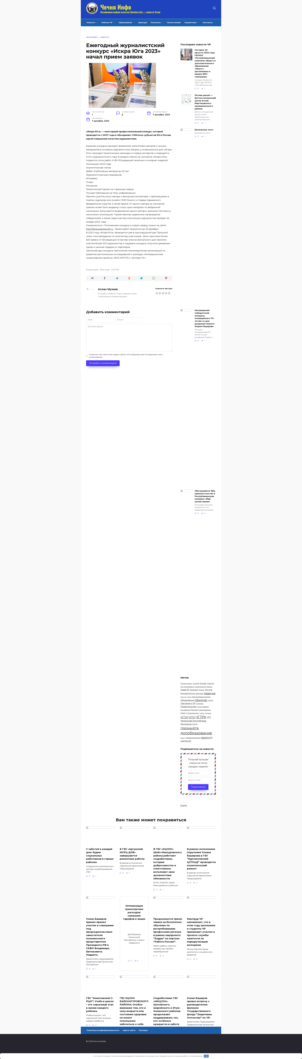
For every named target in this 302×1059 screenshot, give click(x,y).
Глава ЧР (184, 690)
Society (203, 683)
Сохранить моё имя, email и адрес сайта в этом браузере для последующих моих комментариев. (125, 355)
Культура (142, 22)
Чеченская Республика (193, 721)
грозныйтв (93, 269)
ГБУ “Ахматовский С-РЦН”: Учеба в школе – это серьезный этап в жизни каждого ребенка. (100, 1004)
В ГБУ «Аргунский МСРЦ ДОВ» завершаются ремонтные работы (132, 854)
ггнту (195, 724)
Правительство (188, 706)
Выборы (209, 687)
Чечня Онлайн (174, 22)
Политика (156, 22)
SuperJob (210, 683)
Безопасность (200, 687)
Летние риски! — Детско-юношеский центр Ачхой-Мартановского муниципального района (205, 102)
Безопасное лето (204, 130)
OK (206, 1056)
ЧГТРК (116, 269)
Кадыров (209, 693)
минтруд (206, 737)
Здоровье (199, 693)
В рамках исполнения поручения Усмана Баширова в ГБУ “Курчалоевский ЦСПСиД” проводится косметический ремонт (201, 859)
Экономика (186, 724)
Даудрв (208, 690)
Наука (189, 697)
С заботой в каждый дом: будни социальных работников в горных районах (100, 856)
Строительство (192, 713)
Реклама (143, 1030)
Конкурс (105, 269)
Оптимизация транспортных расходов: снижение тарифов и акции (134, 912)
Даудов (201, 690)
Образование (125, 22)
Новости (91, 22)
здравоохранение (192, 738)
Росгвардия (185, 710)
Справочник (190, 22)
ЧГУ (209, 717)
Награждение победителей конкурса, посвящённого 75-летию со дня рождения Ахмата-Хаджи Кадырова (205, 318)
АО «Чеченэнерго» (187, 687)
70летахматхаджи (186, 683)
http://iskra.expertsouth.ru (99, 229)
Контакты (208, 22)
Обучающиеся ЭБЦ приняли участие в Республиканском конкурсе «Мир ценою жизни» (205, 496)
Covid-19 (196, 683)
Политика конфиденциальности (103, 1030)
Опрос (210, 700)
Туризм (201, 713)
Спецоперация (204, 710)
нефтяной (185, 741)
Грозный (194, 690)
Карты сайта (129, 1030)
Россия (194, 710)
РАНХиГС (205, 707)
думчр (182, 738)
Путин (199, 707)
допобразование (196, 733)
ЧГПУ (192, 717)
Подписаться (198, 787)
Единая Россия (187, 693)
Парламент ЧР (187, 703)
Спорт (183, 713)
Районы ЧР (106, 22)
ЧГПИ (184, 717)
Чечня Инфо (115, 6)
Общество (201, 700)
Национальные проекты (201, 697)
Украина (208, 713)
